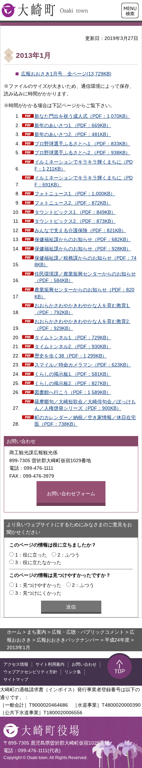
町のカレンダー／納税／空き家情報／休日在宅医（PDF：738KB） (85, 421)
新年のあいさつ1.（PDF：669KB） (72, 125)
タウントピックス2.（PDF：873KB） (75, 221)
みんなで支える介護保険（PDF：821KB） (80, 230)
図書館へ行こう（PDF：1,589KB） (72, 392)
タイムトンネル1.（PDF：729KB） (72, 337)
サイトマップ (15, 679)
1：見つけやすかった (38, 585)
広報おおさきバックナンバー (68, 640)
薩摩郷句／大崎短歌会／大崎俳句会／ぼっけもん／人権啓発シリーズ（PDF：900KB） (85, 405)
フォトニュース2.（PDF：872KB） (72, 203)
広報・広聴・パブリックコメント (88, 632)
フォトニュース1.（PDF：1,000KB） (74, 193)
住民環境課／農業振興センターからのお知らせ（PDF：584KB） (85, 277)
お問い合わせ (84, 664)
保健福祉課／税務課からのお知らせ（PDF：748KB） (85, 261)
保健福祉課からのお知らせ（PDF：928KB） (82, 248)
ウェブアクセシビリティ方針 (30, 672)
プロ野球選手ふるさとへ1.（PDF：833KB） (82, 143)
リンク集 (72, 672)
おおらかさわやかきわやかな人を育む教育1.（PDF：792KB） (82, 309)
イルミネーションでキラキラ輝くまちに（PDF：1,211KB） (83, 165)
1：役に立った (31, 555)
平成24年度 (117, 640)
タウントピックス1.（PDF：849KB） (75, 212)
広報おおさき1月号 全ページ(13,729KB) (66, 73)
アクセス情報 (15, 664)
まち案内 (36, 632)
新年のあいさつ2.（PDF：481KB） (72, 134)
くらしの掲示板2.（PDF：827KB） (72, 383)
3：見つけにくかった (38, 593)
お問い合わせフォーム (71, 493)
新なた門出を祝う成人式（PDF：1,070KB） (82, 116)
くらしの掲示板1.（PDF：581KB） (72, 374)
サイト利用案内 (50, 664)
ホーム (14, 632)
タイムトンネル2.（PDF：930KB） (72, 346)
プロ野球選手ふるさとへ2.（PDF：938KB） (82, 152)
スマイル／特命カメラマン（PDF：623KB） (82, 364)
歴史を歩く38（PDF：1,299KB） (70, 356)
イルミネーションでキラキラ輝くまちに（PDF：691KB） (83, 181)
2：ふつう (69, 555)
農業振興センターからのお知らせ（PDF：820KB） (84, 293)
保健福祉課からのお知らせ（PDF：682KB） (82, 239)
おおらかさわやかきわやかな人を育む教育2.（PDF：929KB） (82, 325)
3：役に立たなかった (38, 562)
